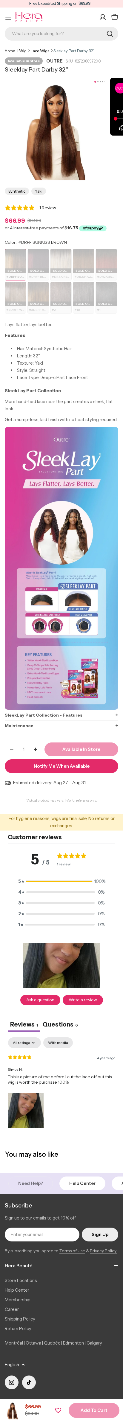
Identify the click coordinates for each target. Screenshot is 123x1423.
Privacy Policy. (103, 1250)
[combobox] (61, 34)
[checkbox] (58, 1042)
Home (10, 50)
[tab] (60, 1025)
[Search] (109, 33)
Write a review (83, 999)
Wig (23, 50)
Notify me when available (62, 766)
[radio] (15, 264)
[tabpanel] (61, 1084)
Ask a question (40, 999)
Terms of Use (72, 1250)
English (12, 1364)
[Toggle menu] (8, 17)
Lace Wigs (40, 50)
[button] (61, 715)
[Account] (102, 17)
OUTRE (54, 61)
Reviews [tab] (24, 1024)
